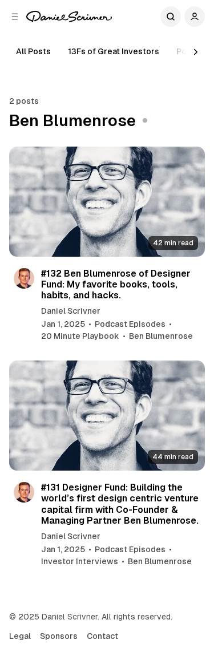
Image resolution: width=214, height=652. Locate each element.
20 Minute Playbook (80, 336)
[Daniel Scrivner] (69, 16)
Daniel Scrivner (70, 310)
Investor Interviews (79, 561)
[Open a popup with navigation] (15, 16)
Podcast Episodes (130, 324)
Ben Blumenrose (161, 336)
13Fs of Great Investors (113, 51)
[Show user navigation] (194, 16)
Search (170, 16)
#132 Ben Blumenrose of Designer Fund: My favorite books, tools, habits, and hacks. (116, 284)
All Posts (33, 51)
